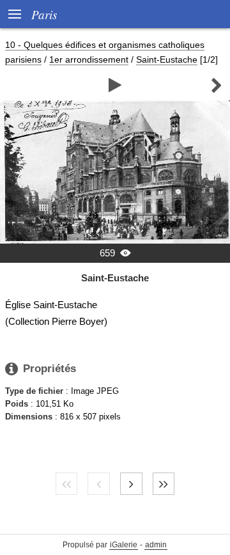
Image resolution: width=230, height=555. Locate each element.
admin (156, 545)
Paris (44, 14)
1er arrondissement (88, 59)
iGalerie (123, 545)
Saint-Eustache (166, 59)
